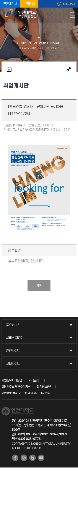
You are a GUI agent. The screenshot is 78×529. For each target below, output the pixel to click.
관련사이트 (13, 351)
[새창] (15, 458)
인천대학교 (10, 4)
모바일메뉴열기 (72, 15)
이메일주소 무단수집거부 (16, 386)
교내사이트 (13, 364)
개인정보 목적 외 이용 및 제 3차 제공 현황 (26, 393)
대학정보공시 (44, 386)
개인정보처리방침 (12, 380)
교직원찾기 (35, 380)
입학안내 (29, 4)
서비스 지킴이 (14, 338)
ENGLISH (69, 4)
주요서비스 (13, 325)
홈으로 (9, 69)
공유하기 (68, 69)
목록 (39, 285)
